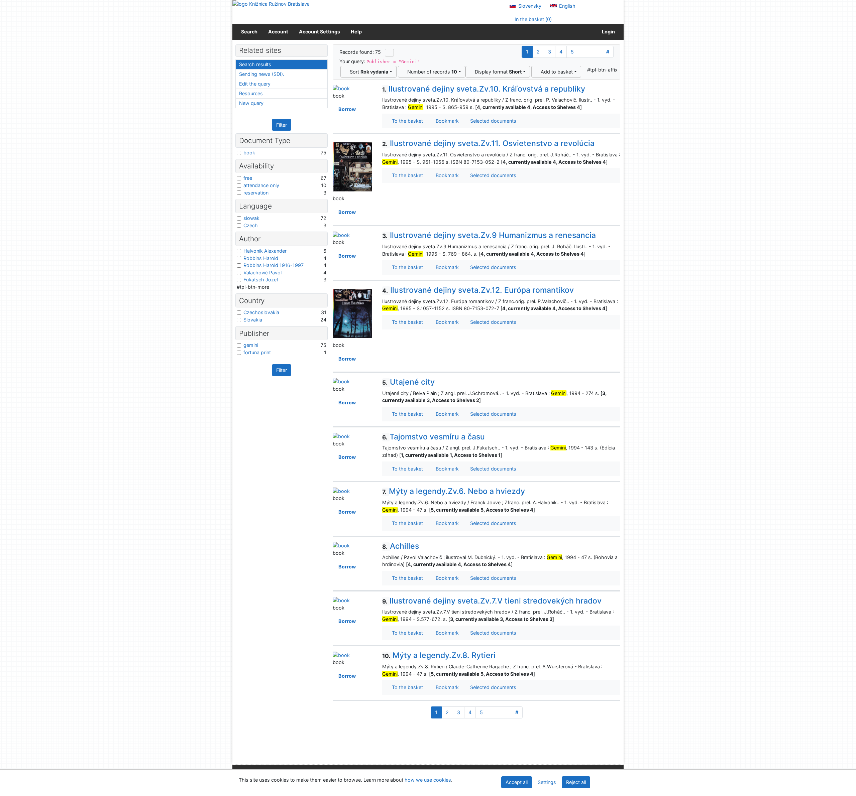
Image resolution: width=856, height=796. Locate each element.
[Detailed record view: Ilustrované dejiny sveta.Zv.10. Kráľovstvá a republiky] (341, 88)
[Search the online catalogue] (271, 3)
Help (356, 31)
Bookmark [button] (446, 121)
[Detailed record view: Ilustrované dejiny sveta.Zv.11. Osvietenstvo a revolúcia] (352, 166)
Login (607, 31)
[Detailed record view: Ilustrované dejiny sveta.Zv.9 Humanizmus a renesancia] (341, 234)
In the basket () (532, 19)
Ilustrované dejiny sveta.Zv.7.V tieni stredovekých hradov (492, 601)
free (247, 178)
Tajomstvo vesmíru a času (433, 436)
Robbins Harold (260, 258)
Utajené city (408, 382)
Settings (547, 782)
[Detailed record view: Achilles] (341, 545)
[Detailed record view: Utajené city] (341, 381)
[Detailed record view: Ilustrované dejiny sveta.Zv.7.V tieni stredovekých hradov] (341, 600)
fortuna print (257, 352)
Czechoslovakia (261, 312)
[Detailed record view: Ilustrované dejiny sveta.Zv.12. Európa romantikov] (352, 313)
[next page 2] (584, 52)
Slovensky (529, 6)
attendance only (261, 185)
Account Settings (319, 31)
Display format (497, 72)
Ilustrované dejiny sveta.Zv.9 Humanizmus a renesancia (489, 235)
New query (251, 103)
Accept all (517, 782)
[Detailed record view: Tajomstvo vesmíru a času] (341, 436)
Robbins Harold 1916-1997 (273, 265)
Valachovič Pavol (262, 272)
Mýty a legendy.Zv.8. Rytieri (439, 655)
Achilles (400, 546)
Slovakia (252, 319)
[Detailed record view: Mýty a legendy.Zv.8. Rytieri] (341, 654)
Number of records (431, 72)
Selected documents (492, 121)
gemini (250, 345)
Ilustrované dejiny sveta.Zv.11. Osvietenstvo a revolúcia (488, 143)
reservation (256, 192)
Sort (367, 72)
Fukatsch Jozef (260, 279)
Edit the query (255, 84)
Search (249, 31)
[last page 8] (596, 52)
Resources (251, 93)
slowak (251, 218)
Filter (281, 125)
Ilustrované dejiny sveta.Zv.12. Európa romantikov (478, 290)
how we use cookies (428, 780)
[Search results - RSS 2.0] (389, 52)
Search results (255, 64)
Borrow (346, 109)
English (566, 6)
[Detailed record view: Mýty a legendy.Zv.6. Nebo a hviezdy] (341, 490)
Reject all (576, 782)
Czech (250, 225)
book (249, 152)
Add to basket (555, 72)
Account (278, 31)
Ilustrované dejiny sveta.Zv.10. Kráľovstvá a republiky (483, 89)
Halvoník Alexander (265, 251)
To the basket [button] (406, 121)
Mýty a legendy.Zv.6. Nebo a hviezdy (453, 491)
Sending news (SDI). (261, 74)
